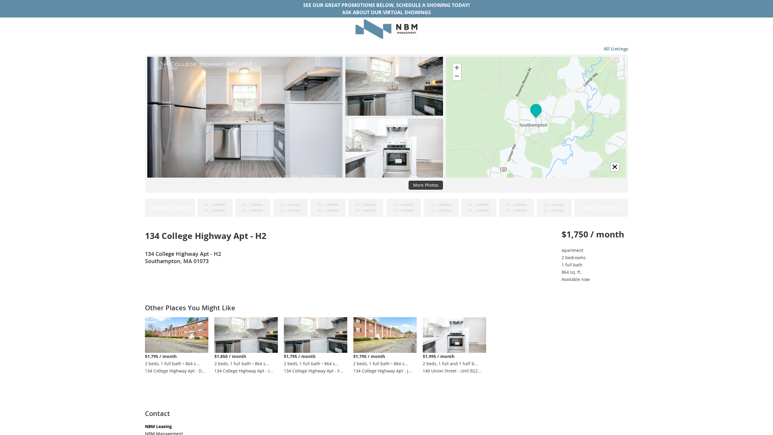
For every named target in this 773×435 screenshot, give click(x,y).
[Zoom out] (457, 76)
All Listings (616, 49)
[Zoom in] (457, 67)
